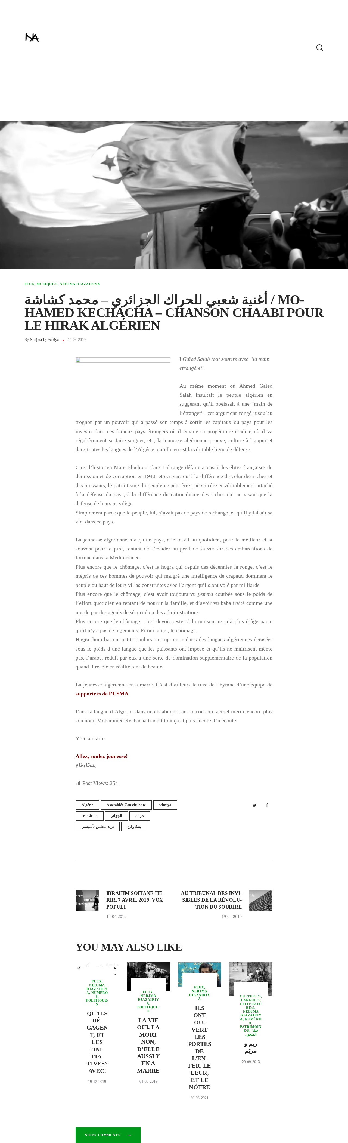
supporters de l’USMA (102, 694)
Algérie (87, 805)
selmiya (165, 805)
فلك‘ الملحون (251, 1032)
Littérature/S (251, 1006)
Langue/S (250, 1000)
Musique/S (47, 284)
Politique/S (97, 1002)
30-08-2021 (200, 1098)
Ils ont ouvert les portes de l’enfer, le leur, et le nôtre (199, 1047)
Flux (29, 284)
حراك (139, 816)
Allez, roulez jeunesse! (102, 756)
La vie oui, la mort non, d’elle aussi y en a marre (148, 1045)
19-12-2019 (97, 1082)
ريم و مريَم (250, 1047)
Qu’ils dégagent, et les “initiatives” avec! (97, 1042)
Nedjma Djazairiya (80, 284)
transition (90, 816)
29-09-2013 (251, 1062)
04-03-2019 (148, 1081)
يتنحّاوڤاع (134, 827)
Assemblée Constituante (126, 805)
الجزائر (116, 816)
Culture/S (250, 996)
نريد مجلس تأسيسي (98, 827)
